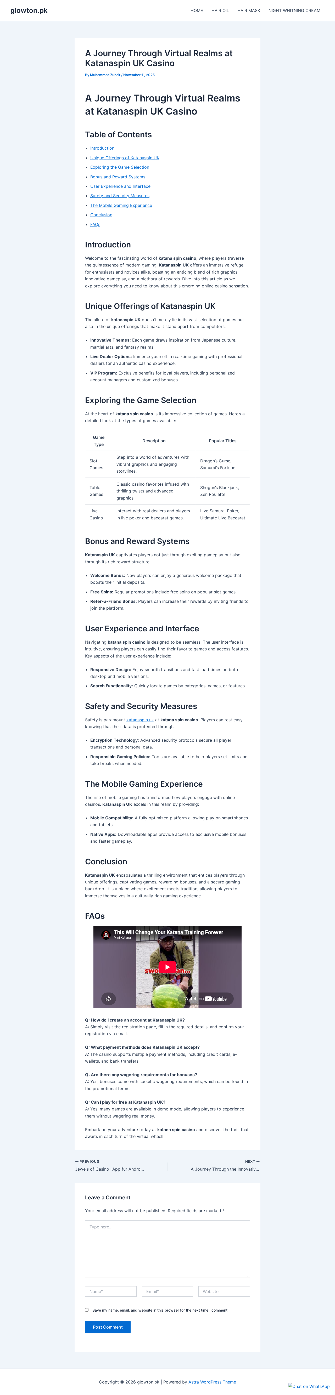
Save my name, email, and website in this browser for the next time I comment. (160, 1310)
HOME (197, 10)
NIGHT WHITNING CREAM (294, 10)
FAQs (95, 224)
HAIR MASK (248, 10)
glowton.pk (29, 10)
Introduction (102, 148)
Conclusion (101, 214)
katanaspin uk (140, 719)
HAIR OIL (220, 10)
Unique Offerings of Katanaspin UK (124, 157)
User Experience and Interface (120, 186)
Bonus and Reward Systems (117, 176)
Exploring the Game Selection (119, 167)
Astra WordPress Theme (212, 1382)
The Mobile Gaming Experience (121, 205)
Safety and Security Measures (119, 195)
